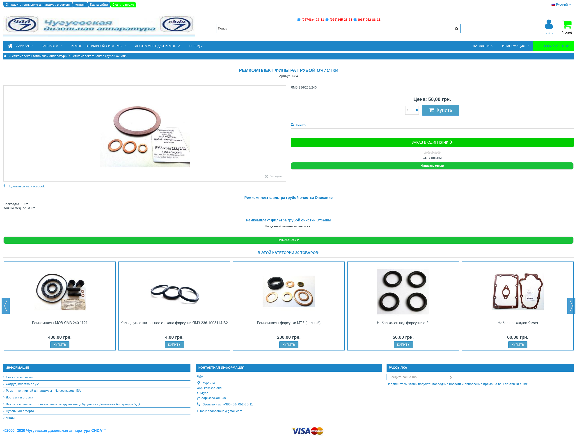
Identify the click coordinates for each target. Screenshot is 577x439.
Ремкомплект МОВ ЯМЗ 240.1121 (60, 323)
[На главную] (4, 56)
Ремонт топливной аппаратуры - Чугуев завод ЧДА (43, 390)
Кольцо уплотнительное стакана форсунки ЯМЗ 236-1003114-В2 (174, 323)
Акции (10, 417)
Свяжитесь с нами (19, 377)
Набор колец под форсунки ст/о (403, 323)
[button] (51, 46)
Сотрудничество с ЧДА (22, 384)
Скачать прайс (123, 4)
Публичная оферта (20, 411)
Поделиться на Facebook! (26, 186)
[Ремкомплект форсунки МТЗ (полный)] (288, 292)
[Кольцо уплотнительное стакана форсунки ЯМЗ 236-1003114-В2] (174, 292)
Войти (549, 32)
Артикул (285, 76)
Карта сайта (99, 4)
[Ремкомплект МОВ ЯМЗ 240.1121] (59, 292)
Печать (300, 125)
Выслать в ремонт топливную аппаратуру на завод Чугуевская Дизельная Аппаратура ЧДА (73, 404)
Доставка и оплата (19, 397)
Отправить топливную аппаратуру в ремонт (38, 4)
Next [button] (571, 306)
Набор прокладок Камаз (518, 323)
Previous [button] (6, 306)
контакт (80, 4)
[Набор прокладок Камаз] (517, 292)
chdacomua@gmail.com (225, 411)
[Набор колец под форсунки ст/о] (403, 292)
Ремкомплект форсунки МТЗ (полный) (289, 323)
